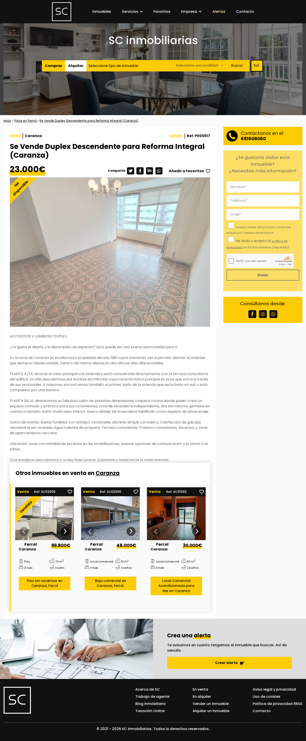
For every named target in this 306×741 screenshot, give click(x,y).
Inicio (7, 121)
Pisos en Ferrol (26, 121)
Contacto (245, 11)
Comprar (53, 65)
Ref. (257, 65)
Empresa (189, 11)
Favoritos (161, 11)
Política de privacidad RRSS (277, 703)
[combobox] (198, 65)
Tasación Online (150, 710)
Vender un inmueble (211, 703)
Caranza (108, 473)
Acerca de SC (147, 689)
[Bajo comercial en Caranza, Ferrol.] (110, 518)
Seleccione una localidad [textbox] (197, 65)
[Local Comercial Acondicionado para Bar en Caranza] (176, 518)
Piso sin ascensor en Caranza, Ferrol (44, 583)
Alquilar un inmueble (211, 710)
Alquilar (76, 65)
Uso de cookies (266, 696)
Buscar (237, 65)
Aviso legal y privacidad (274, 689)
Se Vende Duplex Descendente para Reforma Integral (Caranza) (88, 121)
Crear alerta (226, 662)
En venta (200, 689)
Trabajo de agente (152, 696)
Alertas (218, 11)
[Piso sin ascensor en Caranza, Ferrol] (44, 518)
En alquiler (202, 696)
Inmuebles (101, 11)
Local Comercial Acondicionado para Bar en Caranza (176, 585)
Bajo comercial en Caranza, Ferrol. (110, 583)
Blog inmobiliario (150, 703)
